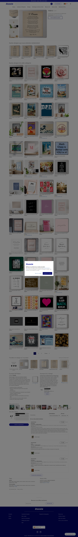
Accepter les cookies (47, 273)
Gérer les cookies (38, 273)
